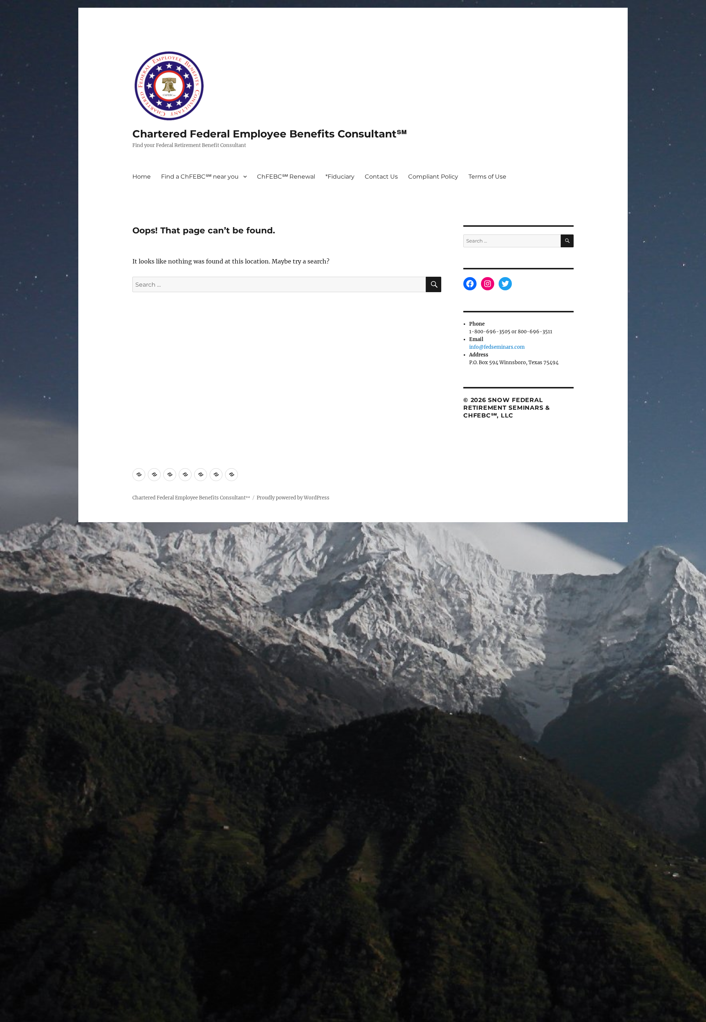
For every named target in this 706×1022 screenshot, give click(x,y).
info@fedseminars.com (497, 347)
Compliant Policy (433, 176)
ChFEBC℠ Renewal (286, 176)
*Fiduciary (339, 176)
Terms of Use (487, 176)
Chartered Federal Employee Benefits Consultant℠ (269, 134)
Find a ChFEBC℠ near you (200, 176)
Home (141, 176)
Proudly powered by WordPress (293, 498)
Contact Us (381, 176)
